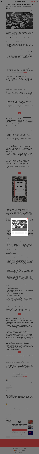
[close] (26, 219)
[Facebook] (16, 233)
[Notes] (22, 233)
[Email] (19, 233)
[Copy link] (13, 233)
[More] (26, 233)
